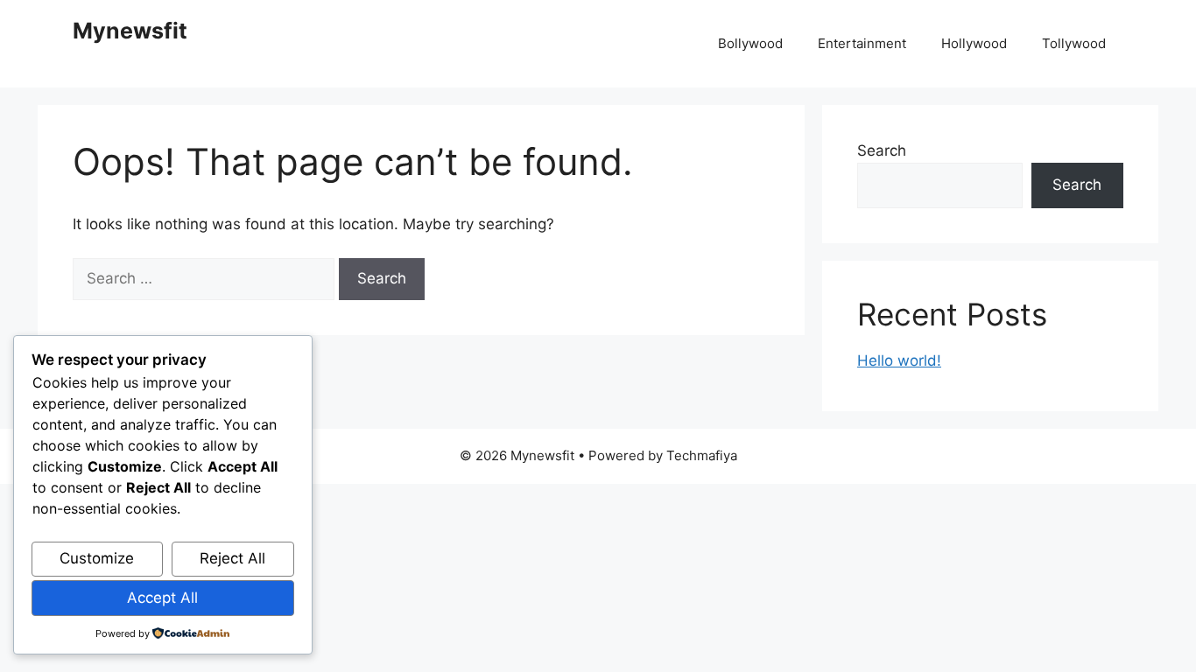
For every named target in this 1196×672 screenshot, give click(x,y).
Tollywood (1074, 43)
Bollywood (750, 43)
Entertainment (862, 43)
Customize (97, 558)
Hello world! (899, 360)
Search (881, 150)
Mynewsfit (130, 31)
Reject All (232, 558)
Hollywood (974, 43)
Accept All (162, 597)
